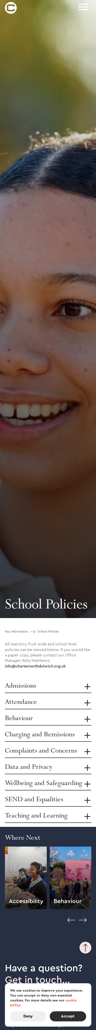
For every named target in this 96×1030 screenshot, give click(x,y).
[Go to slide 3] (19, 924)
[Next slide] (83, 918)
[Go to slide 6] (36, 924)
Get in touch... (37, 980)
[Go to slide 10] (60, 924)
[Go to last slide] (71, 918)
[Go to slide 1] (7, 924)
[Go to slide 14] (84, 924)
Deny (28, 1016)
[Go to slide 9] (54, 924)
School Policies (48, 631)
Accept (68, 1016)
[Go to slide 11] (66, 924)
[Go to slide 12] (72, 924)
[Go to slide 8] (48, 924)
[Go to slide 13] (78, 924)
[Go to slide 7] (42, 924)
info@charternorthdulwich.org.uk (35, 666)
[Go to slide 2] (13, 924)
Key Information (16, 631)
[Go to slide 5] (30, 924)
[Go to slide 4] (25, 924)
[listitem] (26, 878)
